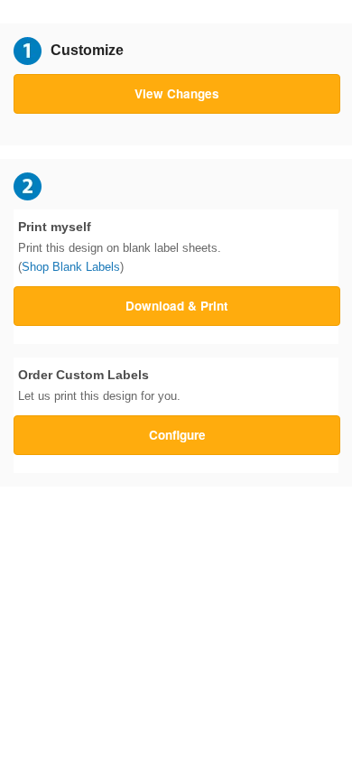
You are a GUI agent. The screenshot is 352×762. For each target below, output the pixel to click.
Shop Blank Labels (71, 267)
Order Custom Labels (99, 385)
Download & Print (176, 305)
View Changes (176, 93)
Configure (177, 434)
